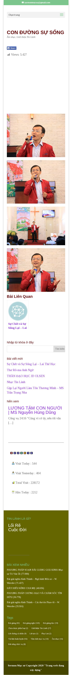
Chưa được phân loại (18, 628)
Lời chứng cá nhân (17, 633)
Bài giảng (14, 623)
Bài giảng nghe (31, 623)
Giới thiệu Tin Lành (26, 37)
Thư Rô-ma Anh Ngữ (20, 370)
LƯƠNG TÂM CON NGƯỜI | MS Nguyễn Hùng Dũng (35, 416)
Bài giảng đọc (50, 623)
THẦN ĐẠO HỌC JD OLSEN (26, 376)
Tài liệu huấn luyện (17, 639)
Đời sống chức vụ (16, 644)
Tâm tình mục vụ (39, 639)
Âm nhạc (11, 37)
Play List (46, 633)
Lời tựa (34, 633)
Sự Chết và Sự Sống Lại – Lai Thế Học (31, 364)
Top (69, 672)
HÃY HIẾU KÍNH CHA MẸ (21, 588)
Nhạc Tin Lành (16, 382)
